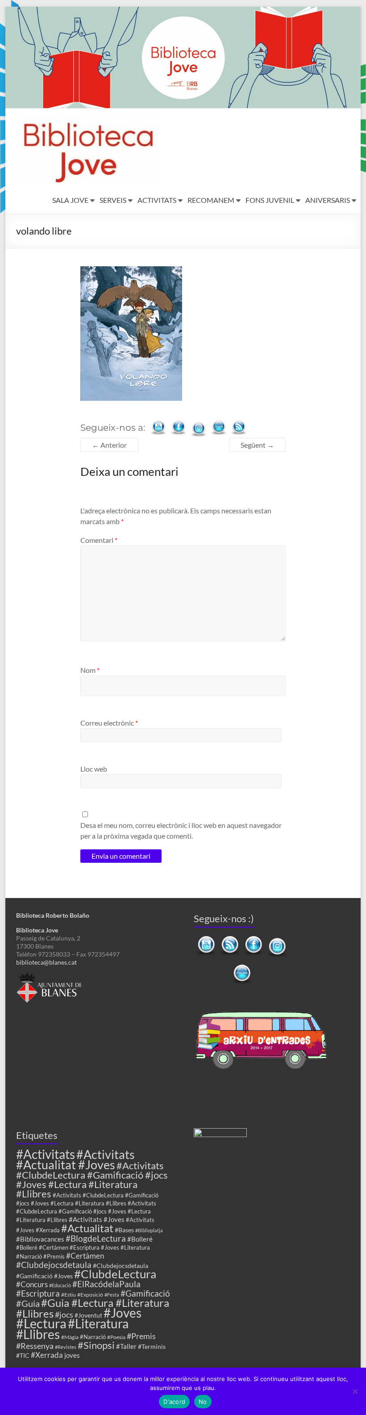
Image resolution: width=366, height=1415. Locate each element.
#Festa (111, 1294)
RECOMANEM (210, 200)
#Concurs (32, 1284)
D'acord (174, 1401)
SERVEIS (113, 200)
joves (72, 1355)
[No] (354, 1391)
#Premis (141, 1336)
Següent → (257, 445)
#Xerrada (47, 1355)
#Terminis (152, 1346)
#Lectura (41, 1323)
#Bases (124, 1230)
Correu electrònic (109, 722)
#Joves (122, 1312)
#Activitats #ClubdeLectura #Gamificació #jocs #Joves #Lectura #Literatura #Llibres (92, 1179)
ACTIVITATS (156, 200)
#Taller (126, 1346)
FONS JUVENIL (269, 200)
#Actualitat (87, 1228)
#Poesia (116, 1337)
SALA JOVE (70, 200)
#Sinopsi (96, 1345)
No (203, 1401)
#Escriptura (38, 1293)
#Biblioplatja (149, 1230)
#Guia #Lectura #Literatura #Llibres (92, 1308)
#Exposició (90, 1294)
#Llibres (38, 1334)
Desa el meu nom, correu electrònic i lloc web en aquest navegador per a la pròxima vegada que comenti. (181, 830)
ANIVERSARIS (327, 200)
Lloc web (93, 768)
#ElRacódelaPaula (106, 1284)
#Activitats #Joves (97, 1219)
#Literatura (98, 1323)
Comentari (98, 540)
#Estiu (68, 1294)
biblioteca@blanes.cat (46, 962)
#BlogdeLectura (96, 1238)
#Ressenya (35, 1346)
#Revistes (65, 1347)
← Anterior (109, 445)
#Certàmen (85, 1255)
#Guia (28, 1303)
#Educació (60, 1285)
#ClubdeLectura (115, 1274)
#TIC (22, 1355)
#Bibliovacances (40, 1239)
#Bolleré (140, 1239)
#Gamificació (145, 1293)
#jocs (64, 1314)
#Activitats (45, 1154)
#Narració (93, 1337)
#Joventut (88, 1315)
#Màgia (70, 1337)
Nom (90, 670)
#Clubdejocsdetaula (54, 1265)
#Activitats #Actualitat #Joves (75, 1159)
